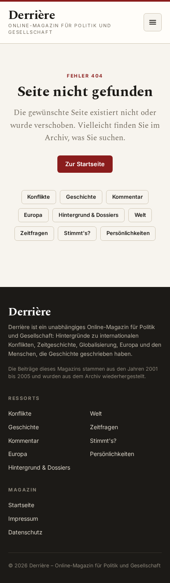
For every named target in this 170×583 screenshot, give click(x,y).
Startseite (21, 504)
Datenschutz (25, 532)
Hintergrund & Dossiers (88, 215)
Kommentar (127, 196)
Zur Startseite (85, 163)
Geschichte (81, 196)
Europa (33, 215)
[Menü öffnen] (153, 22)
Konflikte (38, 196)
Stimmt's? (77, 233)
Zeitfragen (34, 233)
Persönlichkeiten (128, 233)
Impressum (23, 518)
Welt (140, 215)
